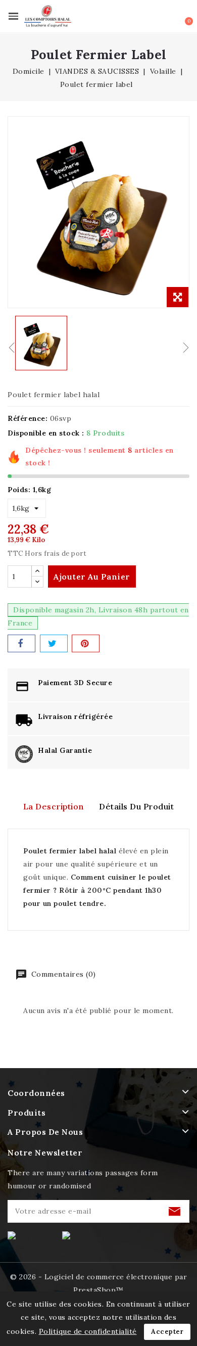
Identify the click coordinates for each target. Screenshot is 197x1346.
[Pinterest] (85, 643)
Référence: (27, 418)
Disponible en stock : (46, 433)
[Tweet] (53, 643)
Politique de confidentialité (88, 1331)
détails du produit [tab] (136, 806)
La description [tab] (53, 806)
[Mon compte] (169, 17)
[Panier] (183, 16)
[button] (155, 17)
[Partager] (21, 643)
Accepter (167, 1331)
